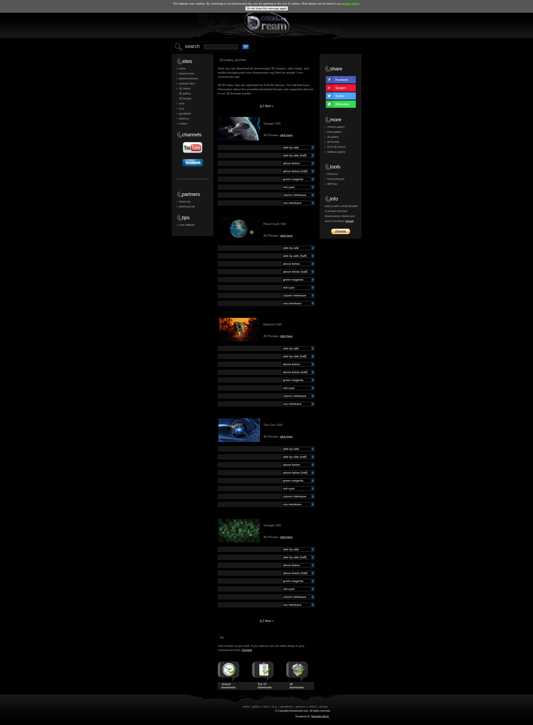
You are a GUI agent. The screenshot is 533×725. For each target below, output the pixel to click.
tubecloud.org (187, 206)
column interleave (294, 195)
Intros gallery (334, 131)
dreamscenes (186, 73)
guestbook (185, 113)
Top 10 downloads (265, 685)
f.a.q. (181, 108)
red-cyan (288, 187)
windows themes (188, 78)
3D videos (185, 88)
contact (183, 123)
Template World (320, 716)
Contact (247, 650)
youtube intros (187, 83)
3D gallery (185, 93)
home (182, 68)
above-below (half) (295, 171)
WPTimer (332, 184)
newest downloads (228, 685)
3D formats (185, 98)
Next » (269, 106)
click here (286, 135)
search (192, 46)
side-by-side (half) (294, 155)
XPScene (332, 174)
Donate (349, 221)
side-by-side (290, 147)
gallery (256, 706)
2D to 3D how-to (336, 147)
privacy (324, 706)
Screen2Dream (335, 179)
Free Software (187, 224)
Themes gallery (336, 126)
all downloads (297, 685)
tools (181, 103)
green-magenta (292, 179)
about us (184, 118)
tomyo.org (184, 201)
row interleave (291, 202)
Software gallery (336, 152)
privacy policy (350, 3)
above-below (291, 163)
